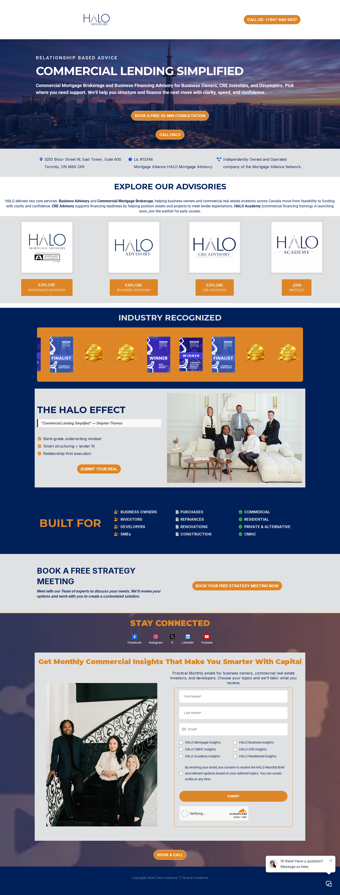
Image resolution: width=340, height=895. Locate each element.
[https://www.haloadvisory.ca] (102, 19)
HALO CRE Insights (253, 749)
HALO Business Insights (256, 742)
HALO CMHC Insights (200, 749)
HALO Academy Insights (202, 756)
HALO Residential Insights (257, 756)
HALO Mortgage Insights (203, 742)
